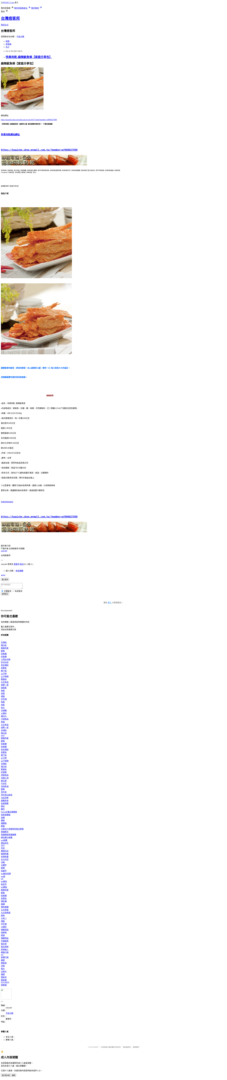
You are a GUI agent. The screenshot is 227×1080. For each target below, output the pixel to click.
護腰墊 (4, 823)
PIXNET (95, 1047)
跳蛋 (3, 935)
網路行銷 (5, 952)
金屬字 (4, 871)
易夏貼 (4, 668)
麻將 (3, 916)
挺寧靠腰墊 (5, 815)
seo (2, 955)
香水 (3, 969)
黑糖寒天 (5, 832)
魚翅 (3, 722)
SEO (3, 845)
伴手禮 (4, 699)
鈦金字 (4, 884)
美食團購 (19, 571)
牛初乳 (4, 784)
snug (2, 735)
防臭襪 (4, 657)
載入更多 (5, 579)
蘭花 (3, 809)
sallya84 (4, 551)
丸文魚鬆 (5, 910)
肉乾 (3, 705)
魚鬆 (3, 691)
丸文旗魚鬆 (5, 913)
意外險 (4, 792)
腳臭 (3, 651)
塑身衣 (4, 977)
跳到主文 (5, 25)
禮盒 (3, 696)
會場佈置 (5, 857)
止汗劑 (4, 674)
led (2, 879)
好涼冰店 (5, 662)
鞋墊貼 (4, 679)
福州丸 (4, 716)
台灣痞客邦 (10, 18)
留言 (22, 564)
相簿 (7, 41)
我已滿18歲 (6, 1075)
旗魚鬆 (4, 688)
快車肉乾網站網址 (10, 134)
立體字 (4, 865)
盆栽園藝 (5, 803)
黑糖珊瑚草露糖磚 (8, 835)
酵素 (3, 789)
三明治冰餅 (5, 659)
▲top (3, 575)
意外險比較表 (6, 795)
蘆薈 (3, 960)
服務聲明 (136, 1047)
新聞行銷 (5, 957)
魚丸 (3, 708)
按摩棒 (4, 933)
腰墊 (3, 820)
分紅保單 (5, 798)
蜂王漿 (4, 781)
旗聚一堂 (5, 685)
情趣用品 (5, 930)
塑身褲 (4, 980)
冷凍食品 (5, 719)
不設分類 (20, 37)
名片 (7, 47)
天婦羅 (4, 711)
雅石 (3, 806)
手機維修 (5, 941)
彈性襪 (4, 901)
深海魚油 (5, 786)
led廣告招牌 (6, 874)
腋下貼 (4, 671)
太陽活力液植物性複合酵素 (12, 829)
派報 (3, 862)
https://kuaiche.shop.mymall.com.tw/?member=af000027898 (39, 149)
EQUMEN (5, 982)
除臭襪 (4, 654)
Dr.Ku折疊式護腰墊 (9, 812)
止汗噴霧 (5, 676)
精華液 (4, 963)
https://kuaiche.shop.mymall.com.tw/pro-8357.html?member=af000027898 (29, 120)
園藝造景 (5, 801)
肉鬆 (3, 693)
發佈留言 (5, 594)
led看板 (4, 887)
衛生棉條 (5, 947)
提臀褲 (4, 985)
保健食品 (5, 775)
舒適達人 (5, 950)
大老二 (4, 918)
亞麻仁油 (5, 778)
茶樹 (3, 966)
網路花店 (5, 851)
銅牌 (3, 868)
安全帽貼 (5, 665)
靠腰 (3, 818)
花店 (3, 848)
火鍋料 (4, 713)
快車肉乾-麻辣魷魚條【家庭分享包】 (29, 57)
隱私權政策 (127, 1047)
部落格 (8, 44)
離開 (13, 1075)
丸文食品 (5, 682)
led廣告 (4, 881)
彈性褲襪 (5, 907)
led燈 (3, 876)
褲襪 (3, 904)
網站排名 (5, 843)
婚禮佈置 (5, 854)
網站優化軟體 (6, 837)
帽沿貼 (4, 645)
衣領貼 (4, 642)
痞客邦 (16, 564)
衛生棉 (4, 944)
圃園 (3, 974)
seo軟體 (4, 840)
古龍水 (4, 972)
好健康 (4, 772)
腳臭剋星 (5, 648)
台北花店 (5, 859)
